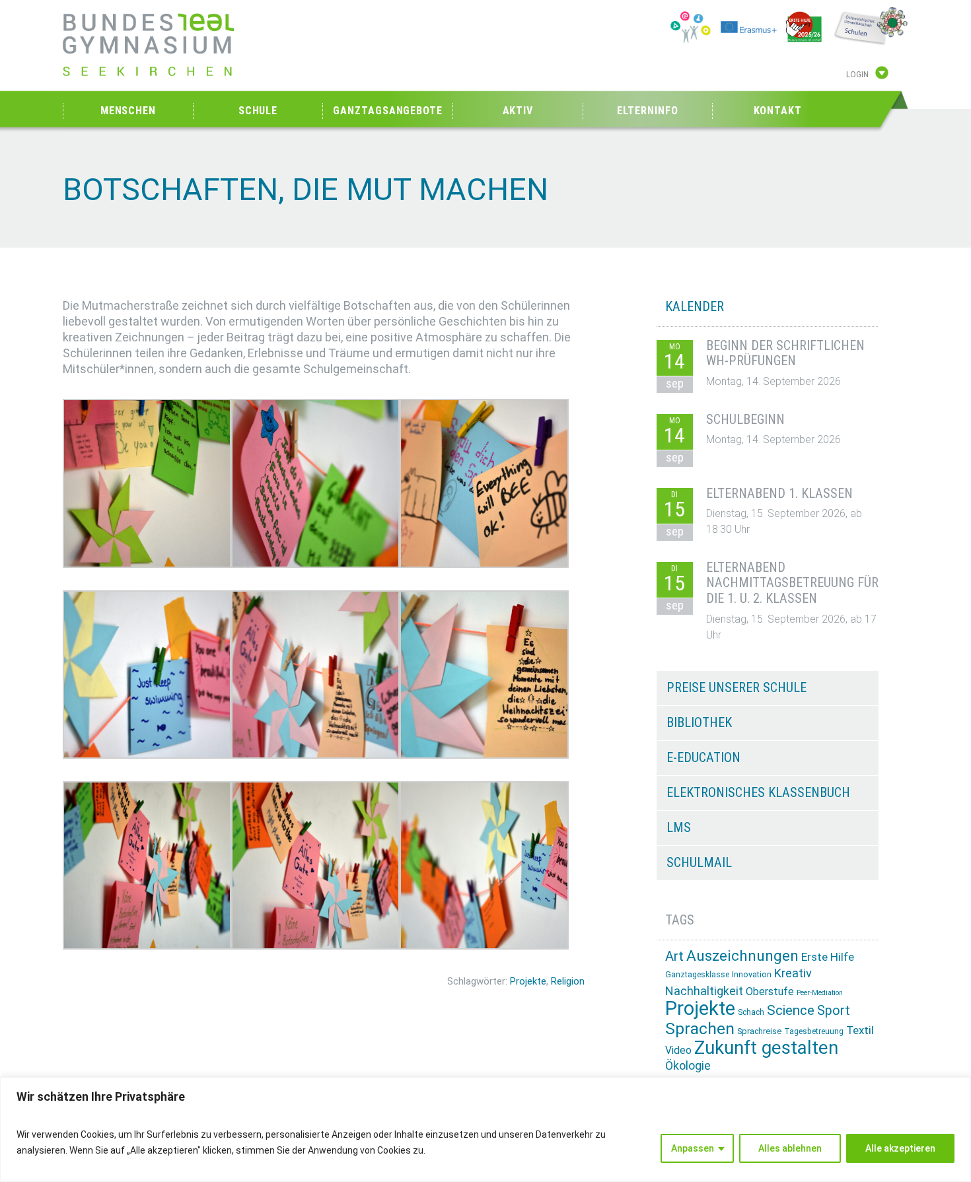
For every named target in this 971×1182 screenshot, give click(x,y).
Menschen (128, 110)
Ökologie (688, 1065)
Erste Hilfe (827, 956)
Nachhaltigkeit (704, 991)
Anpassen (692, 1148)
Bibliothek (699, 722)
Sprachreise (759, 1031)
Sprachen (700, 1028)
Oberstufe (770, 991)
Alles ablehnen (790, 1148)
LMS (678, 827)
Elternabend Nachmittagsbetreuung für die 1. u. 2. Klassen (792, 583)
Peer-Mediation (820, 993)
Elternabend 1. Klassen (779, 493)
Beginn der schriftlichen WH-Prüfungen (785, 353)
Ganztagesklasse (697, 974)
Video (678, 1050)
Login (857, 74)
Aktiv (518, 110)
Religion (568, 981)
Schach (751, 1012)
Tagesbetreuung (814, 1031)
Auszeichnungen (742, 956)
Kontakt (778, 110)
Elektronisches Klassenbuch (758, 792)
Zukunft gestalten (766, 1048)
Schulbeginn (745, 419)
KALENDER (694, 306)
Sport (833, 1010)
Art (674, 956)
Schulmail (699, 862)
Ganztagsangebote (387, 110)
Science (790, 1010)
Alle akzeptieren (900, 1148)
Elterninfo (647, 110)
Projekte (528, 981)
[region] (485, 1129)
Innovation (752, 974)
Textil (860, 1030)
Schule (257, 110)
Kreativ (793, 973)
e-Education (703, 757)
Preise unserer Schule (736, 687)
